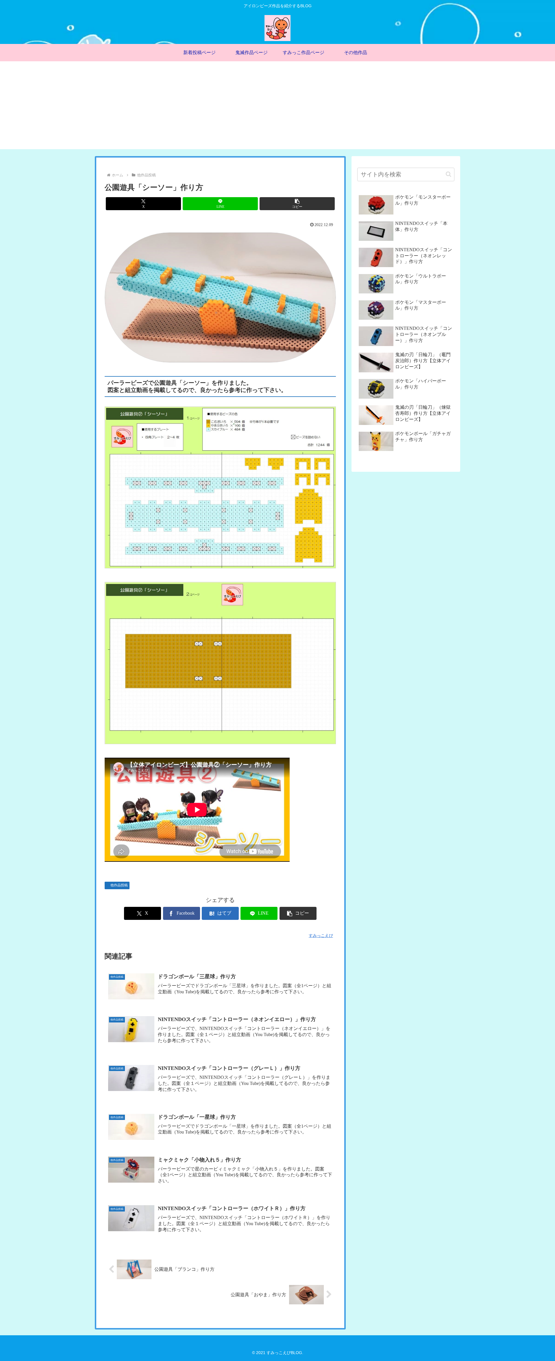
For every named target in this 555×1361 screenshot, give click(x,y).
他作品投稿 (119, 885)
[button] (297, 203)
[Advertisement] (277, 108)
